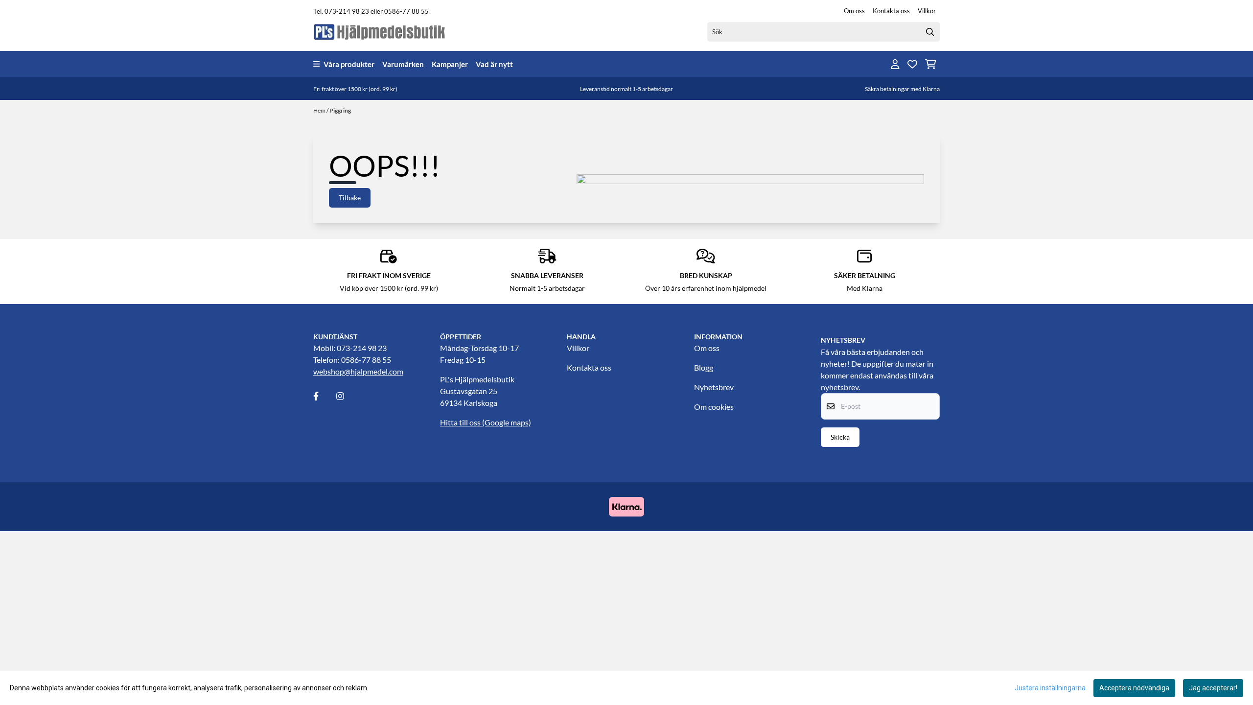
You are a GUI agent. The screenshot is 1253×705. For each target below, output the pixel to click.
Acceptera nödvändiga (1134, 688)
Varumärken (403, 64)
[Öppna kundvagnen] (930, 64)
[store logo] (379, 32)
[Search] (930, 32)
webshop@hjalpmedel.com (358, 371)
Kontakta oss (891, 11)
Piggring (340, 110)
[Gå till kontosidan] (895, 64)
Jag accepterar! (1213, 688)
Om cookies (714, 406)
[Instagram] (347, 396)
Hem (319, 110)
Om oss (854, 11)
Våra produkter (349, 64)
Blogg (703, 367)
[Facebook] (324, 396)
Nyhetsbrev (714, 387)
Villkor (927, 11)
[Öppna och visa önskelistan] (912, 64)
